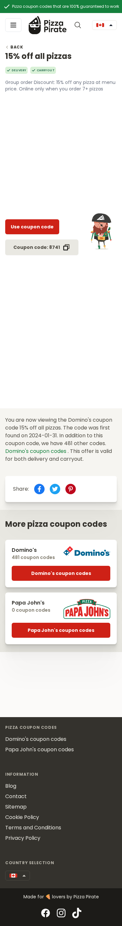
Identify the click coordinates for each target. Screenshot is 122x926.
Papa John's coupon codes (61, 630)
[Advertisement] (61, 153)
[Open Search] (79, 25)
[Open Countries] (104, 25)
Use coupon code (32, 227)
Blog (10, 786)
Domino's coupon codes (36, 451)
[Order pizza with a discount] (48, 25)
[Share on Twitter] (55, 489)
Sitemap (16, 806)
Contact (16, 796)
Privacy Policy (22, 838)
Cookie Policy (22, 817)
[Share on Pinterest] (70, 489)
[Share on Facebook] (39, 489)
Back (16, 47)
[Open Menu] (13, 25)
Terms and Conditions (33, 827)
